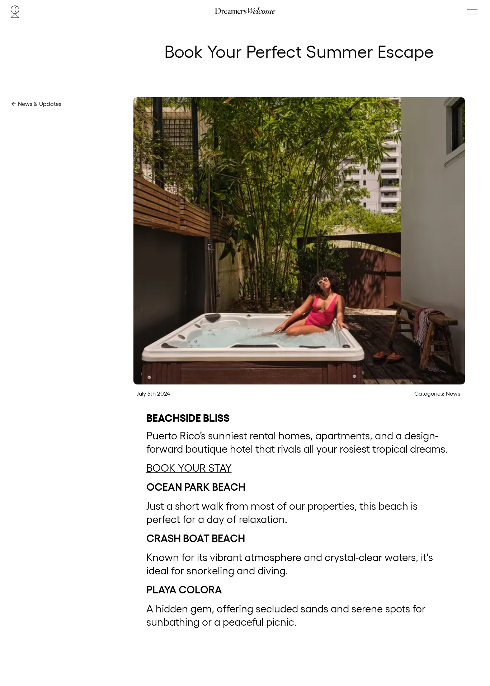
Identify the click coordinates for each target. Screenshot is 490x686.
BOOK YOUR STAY (189, 468)
